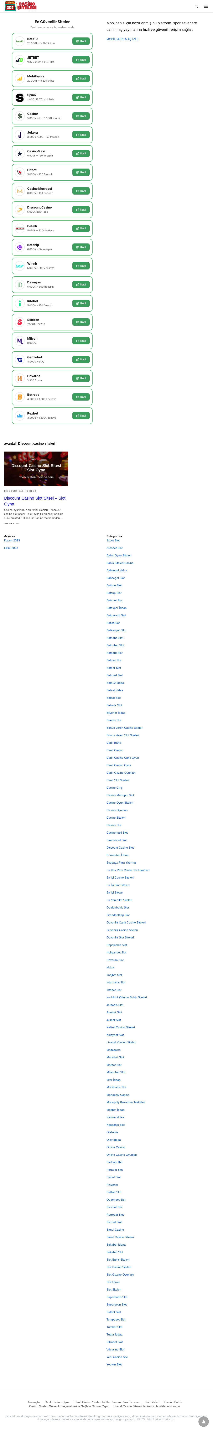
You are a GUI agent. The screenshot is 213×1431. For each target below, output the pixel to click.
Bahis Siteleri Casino (120, 563)
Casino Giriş (114, 787)
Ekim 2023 (11, 548)
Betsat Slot (113, 697)
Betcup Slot (113, 592)
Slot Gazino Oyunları (120, 1274)
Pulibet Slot (113, 1192)
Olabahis (112, 1132)
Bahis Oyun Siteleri (118, 555)
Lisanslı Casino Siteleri (121, 1042)
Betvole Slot (114, 705)
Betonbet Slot (115, 645)
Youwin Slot (114, 1364)
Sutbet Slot (113, 1312)
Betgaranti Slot (116, 615)
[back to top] (203, 1421)
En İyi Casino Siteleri (120, 877)
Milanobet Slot (115, 1072)
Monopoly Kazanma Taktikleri (125, 1102)
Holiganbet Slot (116, 952)
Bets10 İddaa (115, 682)
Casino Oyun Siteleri (119, 802)
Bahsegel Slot (115, 578)
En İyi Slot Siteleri (117, 885)
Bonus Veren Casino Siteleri (124, 727)
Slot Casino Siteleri (118, 1267)
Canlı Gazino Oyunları (121, 772)
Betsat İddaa (114, 690)
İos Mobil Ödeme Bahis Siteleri (126, 997)
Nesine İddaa (115, 1117)
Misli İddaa (113, 1079)
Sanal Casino (115, 1229)
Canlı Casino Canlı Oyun (122, 757)
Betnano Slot (114, 637)
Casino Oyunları (117, 810)
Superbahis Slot (116, 1297)
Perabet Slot (114, 1169)
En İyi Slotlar (114, 892)
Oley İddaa (113, 1139)
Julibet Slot (113, 1019)
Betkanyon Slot (116, 630)
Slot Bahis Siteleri (117, 1259)
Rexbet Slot (114, 1222)
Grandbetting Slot (118, 915)
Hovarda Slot (115, 960)
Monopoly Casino (117, 1094)
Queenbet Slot (115, 1199)
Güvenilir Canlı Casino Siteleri (126, 922)
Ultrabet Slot (114, 1342)
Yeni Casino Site (117, 1357)
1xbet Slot (113, 540)
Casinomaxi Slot (117, 832)
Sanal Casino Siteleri (120, 1237)
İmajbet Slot (114, 975)
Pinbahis (112, 1184)
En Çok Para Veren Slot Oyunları (128, 870)
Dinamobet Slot (116, 840)
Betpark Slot (114, 652)
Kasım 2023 (12, 540)
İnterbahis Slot (115, 982)
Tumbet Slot (114, 1327)
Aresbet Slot (114, 548)
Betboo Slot (114, 585)
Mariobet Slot (115, 1057)
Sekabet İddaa (116, 1244)
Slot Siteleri (113, 1289)
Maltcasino (113, 1049)
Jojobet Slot (114, 1012)
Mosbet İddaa (115, 1109)
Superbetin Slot (116, 1304)
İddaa (110, 967)
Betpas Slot (113, 660)
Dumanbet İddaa (117, 855)
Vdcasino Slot (115, 1349)
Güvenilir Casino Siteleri (122, 930)
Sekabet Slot (114, 1252)
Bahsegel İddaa (116, 570)
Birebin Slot (113, 720)
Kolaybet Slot (115, 1034)
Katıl (83, 41)
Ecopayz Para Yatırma (121, 862)
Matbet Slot (113, 1064)
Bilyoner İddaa (115, 712)
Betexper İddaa (116, 607)
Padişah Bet (114, 1162)
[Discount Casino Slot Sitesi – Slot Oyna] (36, 469)
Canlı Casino (114, 750)
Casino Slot (113, 825)
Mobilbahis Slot (116, 1087)
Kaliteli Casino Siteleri (120, 1027)
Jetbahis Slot (114, 1005)
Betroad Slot (114, 675)
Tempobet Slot (115, 1319)
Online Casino (115, 1147)
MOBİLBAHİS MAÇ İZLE (122, 39)
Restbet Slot (114, 1207)
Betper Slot (113, 667)
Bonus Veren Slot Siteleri (122, 735)
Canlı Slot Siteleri (117, 780)
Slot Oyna (112, 1282)
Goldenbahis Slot (117, 907)
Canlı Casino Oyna (118, 765)
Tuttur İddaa (114, 1334)
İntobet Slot (113, 990)
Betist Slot (113, 622)
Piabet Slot (113, 1177)
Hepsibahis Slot (116, 945)
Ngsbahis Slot (115, 1124)
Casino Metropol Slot (120, 795)
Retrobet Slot (115, 1214)
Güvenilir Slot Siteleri (120, 937)
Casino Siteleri (115, 817)
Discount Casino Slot (20, 491)
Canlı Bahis (113, 742)
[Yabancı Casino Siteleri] (21, 6)
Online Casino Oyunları (121, 1154)
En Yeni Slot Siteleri (119, 900)
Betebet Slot (114, 600)
